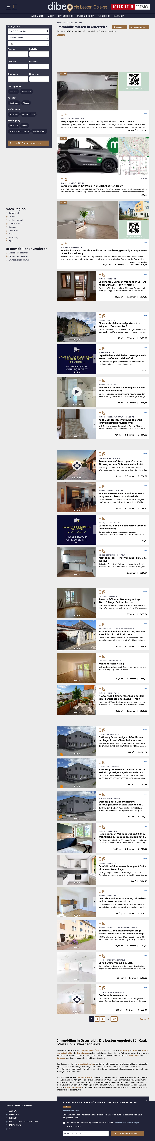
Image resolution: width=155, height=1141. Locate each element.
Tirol (10, 234)
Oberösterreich (15, 223)
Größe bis (33, 61)
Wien (11, 241)
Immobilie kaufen (86, 1064)
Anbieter (12, 98)
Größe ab (12, 61)
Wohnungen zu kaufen (18, 256)
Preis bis (33, 49)
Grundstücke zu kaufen (19, 260)
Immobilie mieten (85, 1077)
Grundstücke (83, 1053)
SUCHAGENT (120, 27)
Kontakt (13, 1118)
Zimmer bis (34, 74)
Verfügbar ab (14, 109)
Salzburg (12, 227)
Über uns (13, 1111)
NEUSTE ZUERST (139, 27)
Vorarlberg (13, 237)
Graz (137, 1055)
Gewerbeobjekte (65, 16)
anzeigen (28, 143)
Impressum (14, 1114)
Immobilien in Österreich (92, 1050)
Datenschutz (15, 1125)
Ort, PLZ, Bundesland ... (16, 27)
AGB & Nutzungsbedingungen (23, 1121)
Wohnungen (37, 16)
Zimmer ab (13, 74)
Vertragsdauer (14, 86)
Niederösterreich (16, 220)
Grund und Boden (85, 16)
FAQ (10, 1128)
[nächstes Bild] (94, 286)
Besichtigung (14, 120)
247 (114, 1019)
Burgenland (14, 213)
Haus (135, 1050)
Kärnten (12, 216)
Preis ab (11, 49)
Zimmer (144, 1050)
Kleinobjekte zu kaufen (18, 253)
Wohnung (124, 1050)
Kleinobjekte (104, 16)
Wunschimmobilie (73, 1087)
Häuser (50, 16)
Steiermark (13, 230)
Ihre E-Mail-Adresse (69, 1129)
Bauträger (118, 16)
